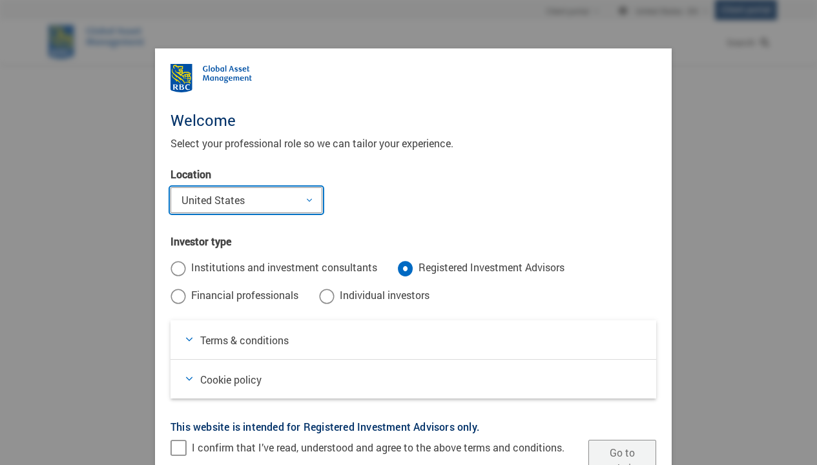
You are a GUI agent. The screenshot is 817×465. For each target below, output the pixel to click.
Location (191, 174)
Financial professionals (244, 295)
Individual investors (384, 295)
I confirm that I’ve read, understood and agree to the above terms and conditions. (378, 447)
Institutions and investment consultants (284, 267)
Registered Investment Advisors (491, 267)
